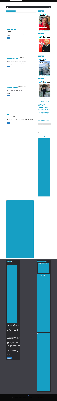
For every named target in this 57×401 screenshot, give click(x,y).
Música (43, 113)
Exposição (41, 107)
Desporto (25, 7)
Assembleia (43, 101)
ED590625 (44, 104)
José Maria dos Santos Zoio (13, 60)
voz (47, 120)
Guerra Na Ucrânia (11, 116)
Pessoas (30, 7)
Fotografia (39, 109)
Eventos (38, 7)
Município (41, 113)
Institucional (13, 58)
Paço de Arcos (44, 115)
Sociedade (10, 7)
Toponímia (42, 120)
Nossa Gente (14, 87)
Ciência (18, 7)
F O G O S (9, 31)
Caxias (46, 101)
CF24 (49, 101)
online (38, 115)
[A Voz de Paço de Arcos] (7, 7)
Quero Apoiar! (9, 358)
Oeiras (47, 113)
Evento (38, 107)
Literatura (12, 29)
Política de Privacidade (36, 397)
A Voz (41, 7)
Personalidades (44, 116)
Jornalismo (44, 112)
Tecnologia (39, 120)
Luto (23, 90)
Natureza (45, 113)
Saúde (21, 7)
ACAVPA (39, 101)
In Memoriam (21, 90)
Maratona (39, 113)
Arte (41, 101)
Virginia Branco (13, 32)
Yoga (48, 120)
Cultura (14, 7)
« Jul (44, 136)
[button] (11, 7)
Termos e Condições (42, 397)
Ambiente (34, 7)
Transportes (45, 120)
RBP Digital (30, 398)
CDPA (48, 101)
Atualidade (8, 29)
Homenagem (20, 61)
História (42, 109)
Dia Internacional (40, 104)
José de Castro (47, 112)
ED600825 (40, 105)
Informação (43, 110)
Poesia (14, 29)
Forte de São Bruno (46, 107)
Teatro (46, 118)
